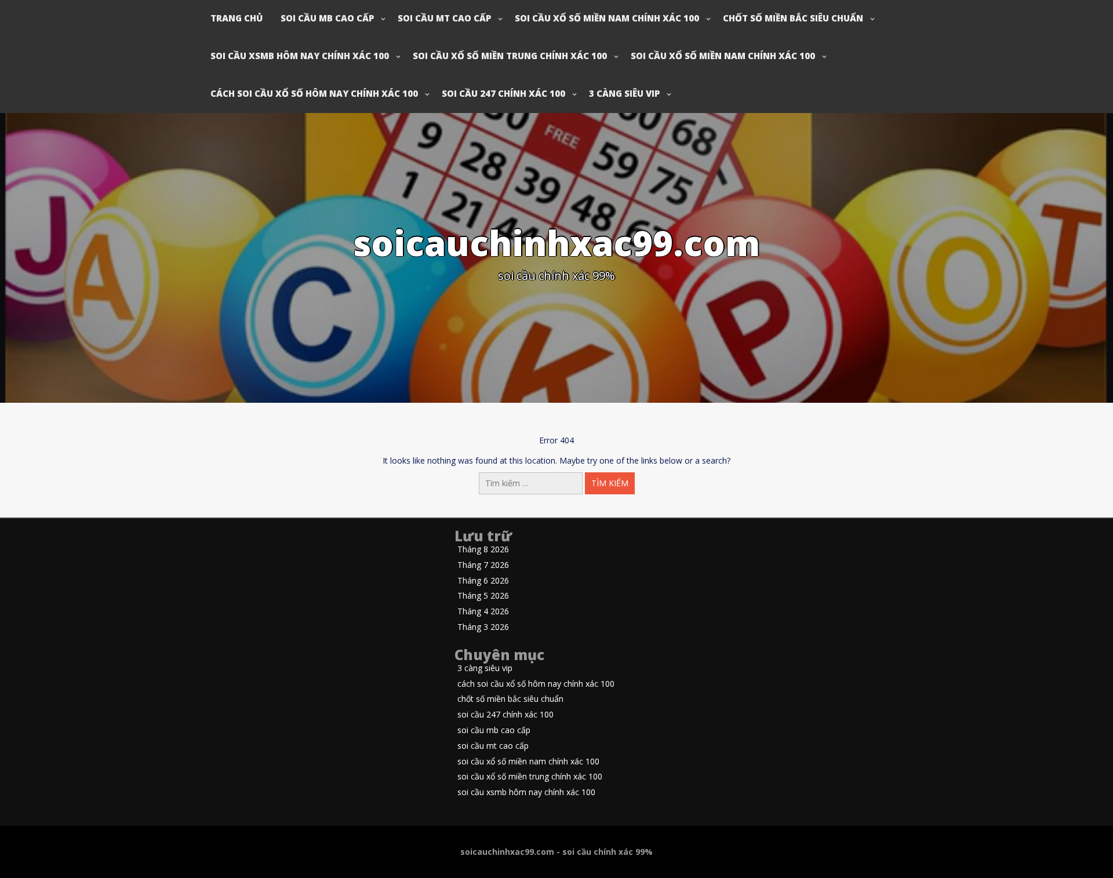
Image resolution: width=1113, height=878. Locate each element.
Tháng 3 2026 (483, 627)
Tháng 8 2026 (483, 550)
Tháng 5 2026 (483, 596)
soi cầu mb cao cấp (327, 18)
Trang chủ (236, 18)
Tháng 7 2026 (483, 565)
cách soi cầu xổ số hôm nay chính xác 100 (314, 93)
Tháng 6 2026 (483, 581)
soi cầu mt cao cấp (444, 18)
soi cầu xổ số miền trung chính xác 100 (510, 55)
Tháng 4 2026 (483, 612)
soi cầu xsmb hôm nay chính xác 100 (299, 55)
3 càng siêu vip (624, 93)
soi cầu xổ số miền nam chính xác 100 (607, 18)
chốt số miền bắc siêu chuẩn (793, 18)
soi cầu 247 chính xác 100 (503, 93)
